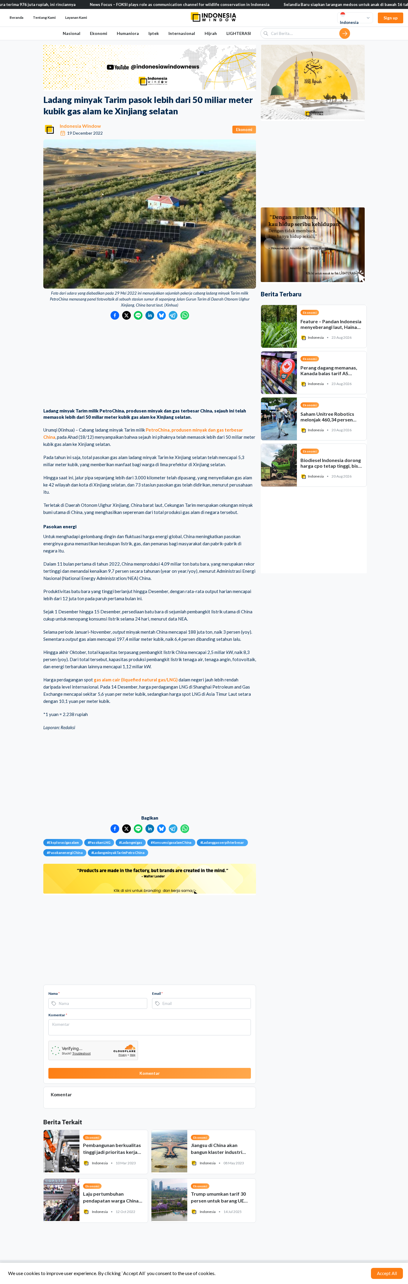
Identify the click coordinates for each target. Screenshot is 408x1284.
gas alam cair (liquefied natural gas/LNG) (136, 679)
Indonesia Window (80, 126)
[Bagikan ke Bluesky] (161, 315)
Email (157, 993)
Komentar (57, 1015)
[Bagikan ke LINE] (138, 315)
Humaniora (128, 33)
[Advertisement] (149, 364)
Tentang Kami (44, 17)
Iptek (153, 33)
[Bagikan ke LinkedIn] (149, 315)
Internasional (181, 33)
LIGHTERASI (238, 33)
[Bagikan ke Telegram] (173, 315)
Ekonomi (98, 33)
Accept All (387, 1273)
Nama (54, 993)
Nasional (71, 33)
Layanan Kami (76, 17)
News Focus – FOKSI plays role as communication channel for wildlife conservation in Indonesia (132, 4)
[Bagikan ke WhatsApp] (184, 315)
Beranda (16, 17)
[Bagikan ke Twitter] (126, 315)
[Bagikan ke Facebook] (115, 315)
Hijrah (211, 33)
